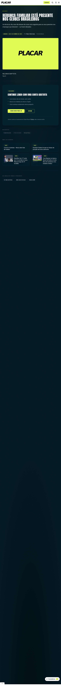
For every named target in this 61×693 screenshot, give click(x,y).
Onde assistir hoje (21, 180)
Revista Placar (27, 132)
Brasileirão (32, 180)
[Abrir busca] (52, 2)
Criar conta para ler (16, 111)
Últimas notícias (8, 180)
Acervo (5, 11)
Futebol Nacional (7, 132)
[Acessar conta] (56, 2)
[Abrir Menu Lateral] (59, 2)
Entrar (30, 111)
